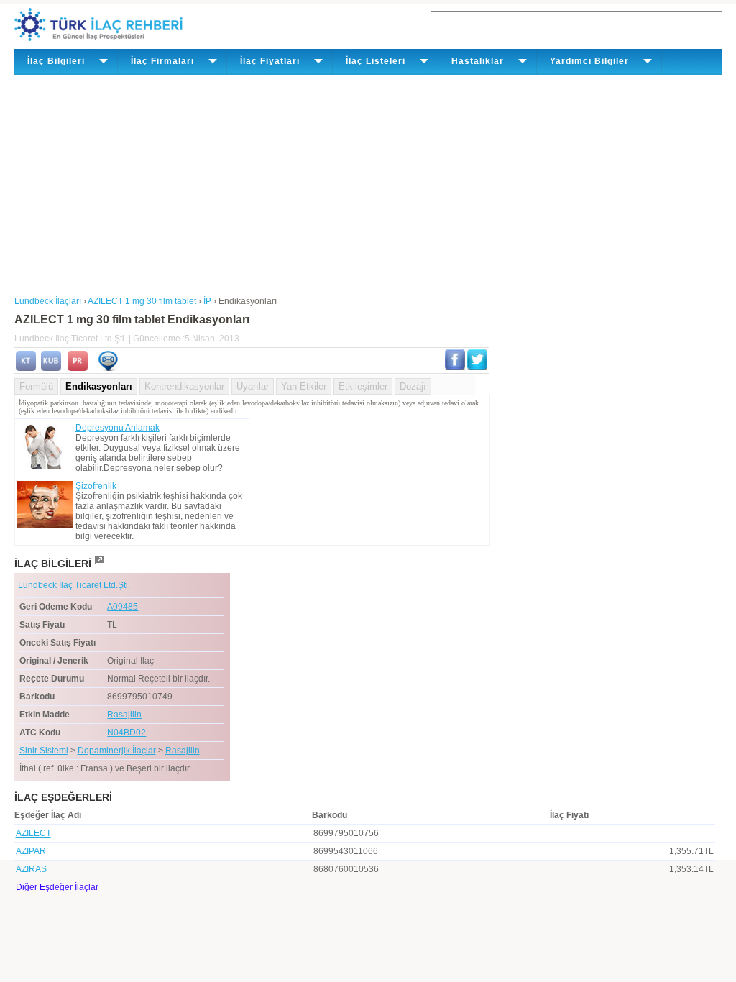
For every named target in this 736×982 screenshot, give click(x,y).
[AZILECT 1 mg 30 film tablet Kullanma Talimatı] (26, 368)
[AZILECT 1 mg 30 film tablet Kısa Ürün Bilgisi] (51, 368)
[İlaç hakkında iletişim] (108, 368)
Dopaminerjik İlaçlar (117, 750)
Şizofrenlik (95, 486)
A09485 (122, 607)
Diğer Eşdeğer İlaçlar (57, 887)
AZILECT (33, 833)
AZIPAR (31, 851)
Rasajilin (124, 715)
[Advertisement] (368, 183)
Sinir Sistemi (43, 750)
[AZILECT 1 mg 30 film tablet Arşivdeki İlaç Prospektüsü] (78, 368)
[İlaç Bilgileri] (98, 563)
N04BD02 (126, 733)
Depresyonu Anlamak (117, 428)
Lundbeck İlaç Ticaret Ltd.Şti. (74, 585)
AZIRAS (31, 869)
